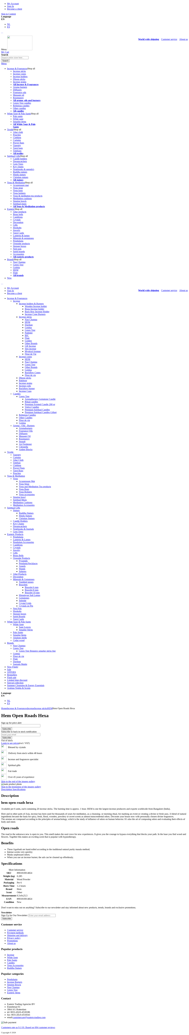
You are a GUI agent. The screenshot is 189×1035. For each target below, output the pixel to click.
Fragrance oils (19, 92)
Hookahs (17, 227)
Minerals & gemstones (23, 238)
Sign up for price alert (11, 723)
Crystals (17, 219)
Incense (30, 708)
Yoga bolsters (19, 193)
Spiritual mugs (19, 204)
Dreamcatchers (20, 161)
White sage (18, 119)
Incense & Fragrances (17, 708)
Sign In (10, 6)
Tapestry (17, 145)
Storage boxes (19, 246)
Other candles (19, 108)
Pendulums (18, 241)
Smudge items (19, 121)
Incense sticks (19, 71)
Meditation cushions (22, 198)
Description (7, 789)
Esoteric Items (13, 992)
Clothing (17, 137)
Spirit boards (19, 251)
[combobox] (14, 57)
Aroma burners (20, 87)
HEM (15, 270)
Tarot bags (18, 148)
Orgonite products (21, 243)
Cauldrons (18, 217)
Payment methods (15, 932)
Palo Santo (12, 960)
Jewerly (16, 230)
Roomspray (18, 97)
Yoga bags (18, 190)
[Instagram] (1, 32)
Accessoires (18, 254)
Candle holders (20, 158)
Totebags (17, 150)
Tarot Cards (18, 233)
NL (8, 24)
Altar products (19, 211)
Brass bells (18, 214)
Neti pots (17, 249)
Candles (11, 963)
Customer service (169, 39)
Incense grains (19, 82)
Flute (15, 272)
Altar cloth (18, 132)
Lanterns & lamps (21, 235)
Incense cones (19, 74)
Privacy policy (14, 938)
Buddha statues (20, 172)
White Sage (12, 957)
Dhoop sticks (19, 79)
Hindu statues (19, 174)
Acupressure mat (21, 185)
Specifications (19, 789)
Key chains (18, 166)
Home (4, 708)
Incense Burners (14, 982)
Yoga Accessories (15, 965)
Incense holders (20, 76)
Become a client (14, 9)
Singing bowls (19, 201)
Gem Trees (18, 164)
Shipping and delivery (17, 935)
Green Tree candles (22, 103)
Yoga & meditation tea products (27, 196)
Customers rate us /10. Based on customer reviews (28, 1027)
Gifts (15, 225)
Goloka (16, 267)
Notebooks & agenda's (23, 169)
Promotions (12, 940)
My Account (13, 3)
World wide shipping (148, 39)
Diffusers (17, 90)
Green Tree (18, 265)
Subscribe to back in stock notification (19, 731)
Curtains (17, 140)
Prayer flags (18, 143)
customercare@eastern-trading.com (29, 1017)
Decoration (18, 222)
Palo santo (18, 116)
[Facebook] (2, 32)
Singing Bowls (14, 984)
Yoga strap (18, 188)
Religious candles (21, 105)
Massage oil (18, 95)
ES (8, 27)
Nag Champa (19, 262)
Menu (4, 63)
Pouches (17, 135)
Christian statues (20, 177)
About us (183, 39)
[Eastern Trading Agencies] (19, 49)
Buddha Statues (14, 968)
